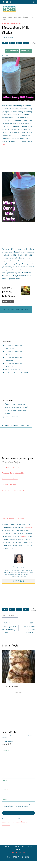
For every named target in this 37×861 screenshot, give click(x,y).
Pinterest (24, 536)
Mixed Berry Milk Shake (10, 615)
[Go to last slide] (4, 670)
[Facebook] (3, 2)
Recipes (9, 17)
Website (6, 799)
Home (4, 17)
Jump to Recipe (12, 50)
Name (5, 780)
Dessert (12, 23)
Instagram (30, 527)
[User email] (23, 581)
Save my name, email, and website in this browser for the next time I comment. (17, 806)
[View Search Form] (33, 2)
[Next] (33, 670)
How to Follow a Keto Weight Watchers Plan (29, 628)
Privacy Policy (27, 847)
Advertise (15, 847)
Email (5, 790)
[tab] (16, 692)
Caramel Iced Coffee (10, 479)
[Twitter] (16, 581)
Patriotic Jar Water (9, 485)
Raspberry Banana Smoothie (13, 473)
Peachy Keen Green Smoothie (13, 467)
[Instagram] (7, 2)
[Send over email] (26, 43)
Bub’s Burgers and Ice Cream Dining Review (9, 628)
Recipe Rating (7, 741)
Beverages (17, 17)
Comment (7, 750)
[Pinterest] (10, 2)
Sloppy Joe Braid (11, 686)
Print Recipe (26, 50)
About (6, 847)
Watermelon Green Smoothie (13, 490)
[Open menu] (33, 8)
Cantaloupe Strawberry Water (13, 519)
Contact (19, 849)
